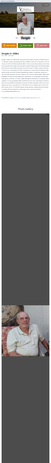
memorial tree (17, 97)
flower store (37, 97)
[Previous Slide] (3, 330)
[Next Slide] (47, 330)
